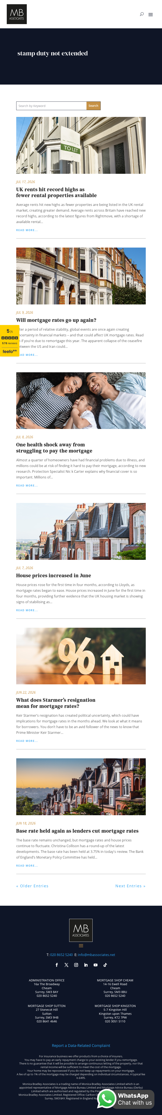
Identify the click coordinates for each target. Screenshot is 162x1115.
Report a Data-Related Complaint (81, 1045)
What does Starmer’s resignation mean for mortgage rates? (56, 703)
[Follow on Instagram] (76, 965)
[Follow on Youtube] (95, 965)
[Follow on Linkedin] (86, 965)
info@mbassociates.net (96, 954)
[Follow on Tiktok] (105, 965)
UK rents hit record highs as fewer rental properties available (56, 192)
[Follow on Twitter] (66, 965)
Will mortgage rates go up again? (56, 319)
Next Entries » (130, 885)
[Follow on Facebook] (57, 965)
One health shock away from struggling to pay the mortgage (54, 447)
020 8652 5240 (61, 954)
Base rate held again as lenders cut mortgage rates (77, 830)
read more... (27, 230)
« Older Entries (32, 885)
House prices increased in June (53, 575)
